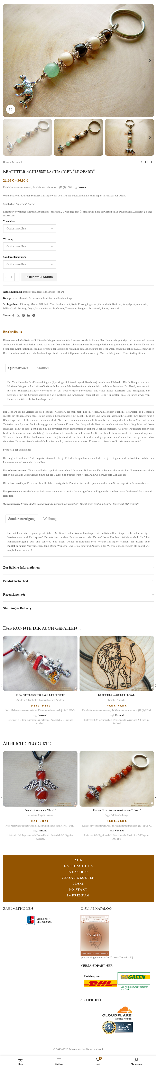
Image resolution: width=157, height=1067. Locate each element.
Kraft (74, 304)
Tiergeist (82, 308)
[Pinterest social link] (23, 316)
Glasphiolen (32, 700)
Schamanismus (43, 308)
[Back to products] (146, 162)
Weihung (8, 238)
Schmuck (17, 161)
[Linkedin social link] (28, 316)
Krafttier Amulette (117, 700)
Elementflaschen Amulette (51, 700)
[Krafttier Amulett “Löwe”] (117, 663)
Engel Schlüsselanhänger (117, 815)
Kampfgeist (128, 304)
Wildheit (44, 304)
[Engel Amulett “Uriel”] (40, 779)
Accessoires (35, 298)
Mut (52, 304)
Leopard (114, 308)
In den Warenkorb (39, 277)
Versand (82, 187)
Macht (34, 304)
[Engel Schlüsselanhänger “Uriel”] (117, 779)
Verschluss (9, 221)
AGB (78, 860)
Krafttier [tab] (42, 368)
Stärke (104, 308)
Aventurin (141, 304)
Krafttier (116, 304)
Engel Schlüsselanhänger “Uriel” (117, 810)
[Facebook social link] (13, 316)
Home (6, 161)
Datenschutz (78, 866)
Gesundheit (104, 304)
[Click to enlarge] (10, 109)
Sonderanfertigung (14, 256)
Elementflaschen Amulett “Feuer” (40, 695)
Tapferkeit (58, 308)
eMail (139, 541)
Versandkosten (78, 878)
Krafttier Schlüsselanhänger (58, 298)
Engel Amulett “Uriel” (40, 810)
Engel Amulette (45, 815)
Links (78, 884)
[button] (7, 60)
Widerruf (78, 872)
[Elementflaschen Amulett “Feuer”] (40, 663)
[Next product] (151, 162)
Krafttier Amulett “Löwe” (117, 695)
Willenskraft (10, 308)
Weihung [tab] (50, 519)
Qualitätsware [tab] (18, 368)
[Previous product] (141, 162)
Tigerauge (70, 308)
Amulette (20, 700)
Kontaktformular (16, 545)
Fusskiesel (94, 308)
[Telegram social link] (33, 316)
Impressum (78, 895)
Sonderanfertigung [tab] (22, 519)
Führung (24, 304)
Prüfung (22, 308)
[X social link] (18, 316)
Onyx (31, 308)
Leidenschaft (63, 304)
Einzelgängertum (87, 304)
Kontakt (78, 889)
